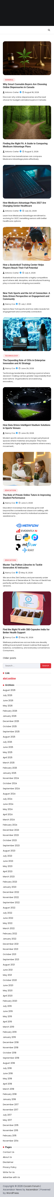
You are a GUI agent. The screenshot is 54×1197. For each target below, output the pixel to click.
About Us (7, 1157)
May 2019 (7, 1016)
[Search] (49, 30)
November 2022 (11, 897)
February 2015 (9, 1135)
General (9, 80)
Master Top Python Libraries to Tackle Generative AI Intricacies (22, 566)
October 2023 (10, 840)
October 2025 (10, 726)
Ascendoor (32, 1189)
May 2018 (7, 1078)
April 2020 (8, 995)
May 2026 (8, 705)
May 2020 (8, 990)
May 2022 (7, 923)
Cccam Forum (31, 1186)
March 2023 (9, 876)
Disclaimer (8, 1162)
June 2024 (8, 804)
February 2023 (10, 881)
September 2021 (11, 959)
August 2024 (9, 793)
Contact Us (8, 1152)
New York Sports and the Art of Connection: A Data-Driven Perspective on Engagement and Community (26, 296)
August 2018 (9, 1063)
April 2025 (7, 757)
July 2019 (7, 1006)
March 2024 (9, 819)
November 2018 (10, 1047)
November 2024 (11, 778)
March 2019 (8, 1026)
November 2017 (10, 1109)
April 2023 (7, 871)
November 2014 (10, 1140)
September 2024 (11, 788)
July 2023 (7, 855)
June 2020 (8, 985)
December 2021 (10, 943)
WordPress (12, 1193)
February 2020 (10, 1000)
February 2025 (10, 767)
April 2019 (7, 1021)
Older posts (9, 658)
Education (10, 490)
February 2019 (10, 1032)
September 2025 (11, 731)
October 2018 (9, 1052)
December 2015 (10, 1125)
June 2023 (8, 861)
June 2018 (8, 1073)
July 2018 (7, 1068)
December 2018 (11, 1042)
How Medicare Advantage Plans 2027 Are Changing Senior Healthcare (24, 204)
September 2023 (11, 845)
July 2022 (7, 912)
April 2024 (8, 814)
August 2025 (9, 736)
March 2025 (9, 762)
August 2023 (9, 850)
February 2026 (10, 710)
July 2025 (7, 741)
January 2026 (9, 716)
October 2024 (10, 783)
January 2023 (9, 887)
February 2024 (10, 824)
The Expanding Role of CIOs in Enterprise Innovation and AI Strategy (24, 362)
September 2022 (11, 902)
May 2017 (7, 1120)
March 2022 (9, 928)
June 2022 (8, 918)
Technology (11, 355)
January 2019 (9, 1037)
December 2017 (11, 1104)
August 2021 (9, 964)
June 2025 (8, 747)
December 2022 (11, 892)
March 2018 (8, 1089)
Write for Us (9, 1172)
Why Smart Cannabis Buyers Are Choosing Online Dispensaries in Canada (25, 86)
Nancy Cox (10, 304)
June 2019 (8, 1011)
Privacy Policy (9, 1167)
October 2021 (9, 954)
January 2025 (9, 773)
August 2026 (9, 690)
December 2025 (11, 721)
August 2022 (9, 907)
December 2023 (11, 830)
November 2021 (10, 949)
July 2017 (7, 1114)
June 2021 (8, 969)
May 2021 (7, 975)
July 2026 (7, 695)
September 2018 (11, 1057)
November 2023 (11, 835)
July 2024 (7, 798)
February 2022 (10, 933)
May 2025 (7, 752)
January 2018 (9, 1099)
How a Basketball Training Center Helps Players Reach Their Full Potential (23, 266)
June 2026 (8, 700)
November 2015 (10, 1130)
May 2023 (7, 866)
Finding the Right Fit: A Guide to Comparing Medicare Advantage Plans (25, 145)
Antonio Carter (12, 92)
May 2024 (8, 809)
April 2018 (7, 1083)
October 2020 (10, 980)
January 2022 (9, 938)
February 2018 (10, 1094)
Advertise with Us (11, 1177)
